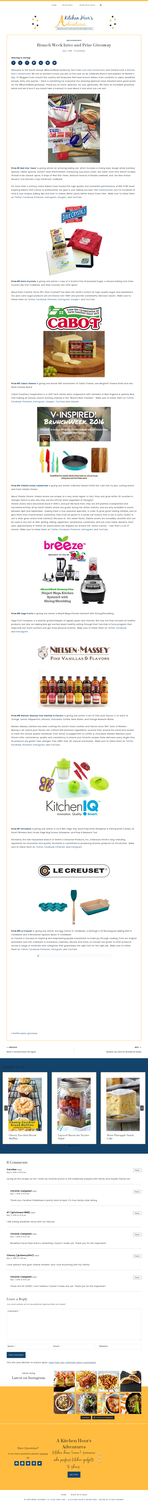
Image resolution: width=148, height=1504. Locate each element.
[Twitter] (39, 1463)
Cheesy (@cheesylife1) (20, 1255)
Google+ (62, 197)
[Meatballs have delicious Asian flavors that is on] (86, 1403)
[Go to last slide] (6, 1108)
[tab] (69, 1145)
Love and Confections (93, 70)
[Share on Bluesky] (48, 63)
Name (12, 1346)
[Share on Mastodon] (54, 63)
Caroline (12, 1169)
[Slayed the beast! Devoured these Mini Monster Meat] (64, 1381)
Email (57, 1346)
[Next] (142, 1108)
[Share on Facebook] (13, 63)
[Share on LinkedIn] (41, 63)
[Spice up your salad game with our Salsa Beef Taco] (86, 1381)
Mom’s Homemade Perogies (21, 1049)
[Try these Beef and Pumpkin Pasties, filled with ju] (130, 1381)
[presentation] (25, 1104)
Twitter (18, 197)
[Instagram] (22, 1463)
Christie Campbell (21, 1191)
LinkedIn (75, 401)
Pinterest (39, 197)
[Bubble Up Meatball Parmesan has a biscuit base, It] (108, 1403)
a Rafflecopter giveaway (24, 1033)
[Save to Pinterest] (27, 63)
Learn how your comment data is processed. (72, 1362)
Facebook (28, 197)
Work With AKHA (79, 1495)
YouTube (77, 197)
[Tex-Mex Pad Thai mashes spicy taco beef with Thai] (130, 1403)
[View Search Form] (100, 5)
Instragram (51, 197)
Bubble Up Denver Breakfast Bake (124, 1049)
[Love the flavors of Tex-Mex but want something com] (108, 1381)
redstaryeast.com (108, 190)
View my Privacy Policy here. (120, 1451)
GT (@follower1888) (18, 1212)
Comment (14, 1311)
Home (54, 5)
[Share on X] (20, 63)
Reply (137, 1170)
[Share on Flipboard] (34, 63)
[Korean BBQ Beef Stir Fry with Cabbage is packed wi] (64, 1403)
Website (103, 1346)
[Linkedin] (34, 1463)
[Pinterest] (28, 1463)
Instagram (76, 847)
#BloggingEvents (74, 40)
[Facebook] (16, 1463)
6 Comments (79, 51)
